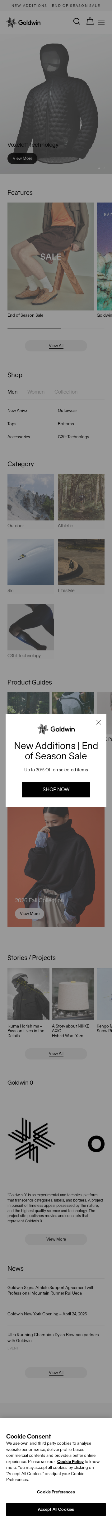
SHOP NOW (56, 789)
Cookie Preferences (56, 1492)
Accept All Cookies (56, 1509)
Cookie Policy (70, 1461)
